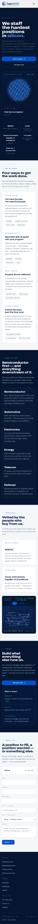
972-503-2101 (29, 770)
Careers (4, 890)
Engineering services (9, 866)
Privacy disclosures (9, 920)
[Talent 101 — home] (10, 4)
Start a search (18, 59)
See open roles (19, 65)
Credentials (6, 886)
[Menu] (34, 4)
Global (22, 603)
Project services (7, 869)
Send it (7, 842)
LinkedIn (5, 907)
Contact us (5, 903)
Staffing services (7, 862)
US (14, 603)
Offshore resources (8, 873)
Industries (5, 883)
